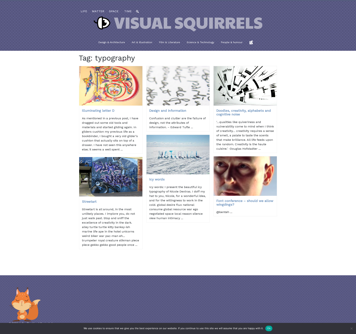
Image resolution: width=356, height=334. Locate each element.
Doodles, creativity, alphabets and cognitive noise (243, 112)
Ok (269, 328)
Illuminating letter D (98, 110)
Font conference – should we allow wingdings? (244, 202)
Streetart (89, 201)
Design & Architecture (111, 42)
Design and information (167, 110)
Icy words (157, 179)
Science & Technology (200, 42)
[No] (351, 328)
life (84, 11)
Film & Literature (169, 42)
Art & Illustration (142, 42)
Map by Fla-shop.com (214, 95)
